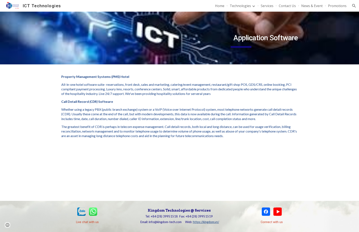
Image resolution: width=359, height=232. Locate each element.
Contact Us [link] (287, 6)
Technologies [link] (240, 6)
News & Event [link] (312, 6)
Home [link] (219, 6)
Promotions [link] (337, 6)
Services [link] (267, 6)
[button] (354, 6)
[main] (241, 38)
